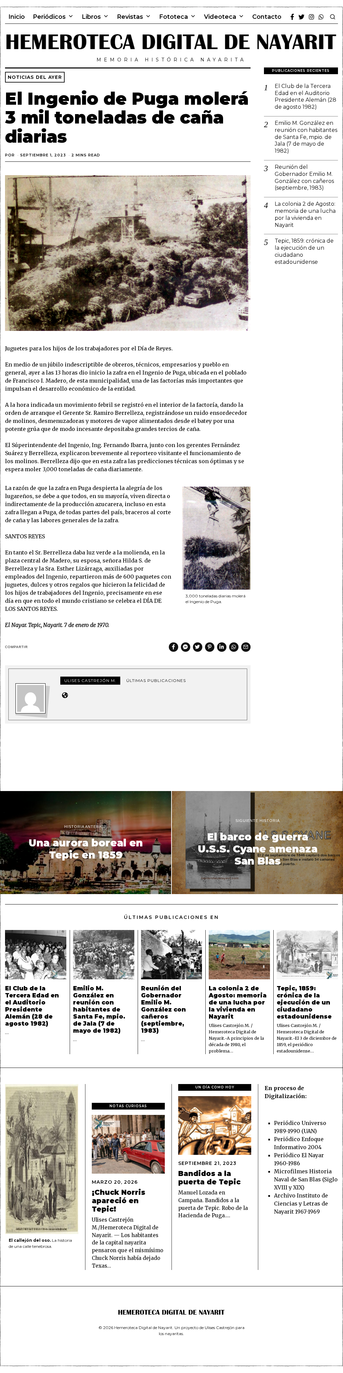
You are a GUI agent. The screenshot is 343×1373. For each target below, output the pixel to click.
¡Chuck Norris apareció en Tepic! (118, 1200)
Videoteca (220, 16)
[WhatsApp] (321, 17)
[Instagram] (311, 17)
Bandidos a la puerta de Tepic (209, 1177)
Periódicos (49, 16)
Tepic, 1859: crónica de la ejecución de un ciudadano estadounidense (304, 251)
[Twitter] (301, 17)
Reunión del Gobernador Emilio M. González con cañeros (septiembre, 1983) (304, 177)
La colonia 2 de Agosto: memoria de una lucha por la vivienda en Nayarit (305, 214)
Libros (91, 16)
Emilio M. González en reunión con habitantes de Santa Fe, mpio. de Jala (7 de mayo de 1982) (306, 137)
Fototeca (173, 16)
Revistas (130, 16)
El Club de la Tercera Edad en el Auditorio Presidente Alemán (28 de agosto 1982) (305, 96)
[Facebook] (292, 17)
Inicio (16, 16)
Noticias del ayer (35, 77)
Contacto (266, 16)
